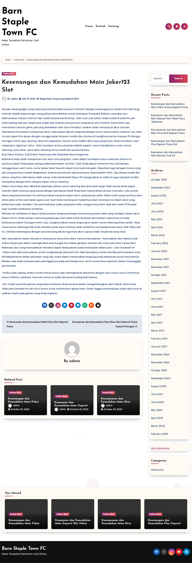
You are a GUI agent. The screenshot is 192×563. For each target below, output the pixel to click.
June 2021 (157, 306)
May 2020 (156, 410)
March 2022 (158, 235)
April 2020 (157, 418)
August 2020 (158, 386)
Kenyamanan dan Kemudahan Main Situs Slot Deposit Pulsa (115, 402)
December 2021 (160, 259)
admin (14, 99)
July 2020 (157, 394)
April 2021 (157, 322)
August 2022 (158, 195)
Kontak (100, 26)
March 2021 (157, 330)
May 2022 (156, 219)
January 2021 (159, 346)
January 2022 (159, 251)
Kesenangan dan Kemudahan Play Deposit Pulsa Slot (164, 523)
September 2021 (160, 283)
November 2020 (160, 362)
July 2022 (157, 203)
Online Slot (9, 73)
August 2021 (158, 291)
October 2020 (159, 370)
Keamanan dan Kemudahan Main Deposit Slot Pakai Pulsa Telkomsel (71, 405)
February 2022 (159, 243)
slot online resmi (160, 448)
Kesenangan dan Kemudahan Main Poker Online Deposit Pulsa (23, 402)
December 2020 (160, 354)
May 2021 (156, 314)
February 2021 (159, 338)
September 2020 (160, 378)
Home (89, 26)
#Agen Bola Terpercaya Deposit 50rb (59, 99)
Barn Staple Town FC (19, 22)
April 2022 (157, 227)
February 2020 (159, 434)
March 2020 (158, 426)
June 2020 (157, 402)
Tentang (113, 26)
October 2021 (158, 275)
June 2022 (157, 211)
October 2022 (159, 179)
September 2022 (160, 187)
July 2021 (156, 298)
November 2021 (160, 267)
